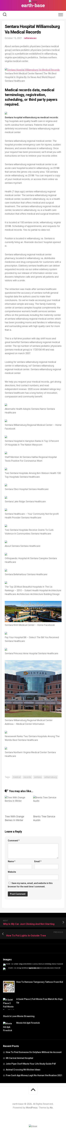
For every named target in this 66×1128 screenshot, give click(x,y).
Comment (13, 840)
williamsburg (50, 777)
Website (12, 872)
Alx (51, 1107)
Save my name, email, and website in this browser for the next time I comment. (30, 885)
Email (37, 861)
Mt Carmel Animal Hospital (19, 1058)
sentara (37, 777)
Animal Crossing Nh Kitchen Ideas (23, 1069)
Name (11, 861)
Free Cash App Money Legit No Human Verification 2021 (34, 1075)
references (30, 38)
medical (17, 777)
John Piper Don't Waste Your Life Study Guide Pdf (31, 1064)
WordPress (31, 1107)
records (27, 777)
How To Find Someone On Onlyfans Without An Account (34, 1052)
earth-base (33, 5)
